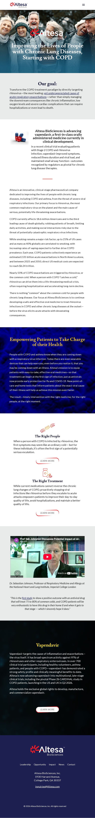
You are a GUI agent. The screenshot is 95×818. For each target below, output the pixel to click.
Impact (52, 764)
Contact (71, 764)
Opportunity (40, 764)
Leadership (25, 764)
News (61, 764)
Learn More (47, 460)
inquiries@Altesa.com (47, 786)
